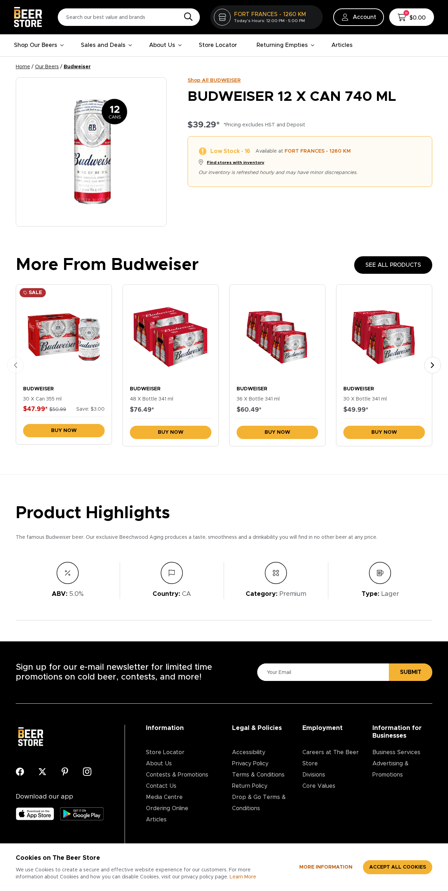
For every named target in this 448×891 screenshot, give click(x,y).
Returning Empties (282, 45)
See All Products (393, 265)
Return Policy (249, 786)
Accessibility (248, 752)
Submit (410, 672)
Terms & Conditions (258, 775)
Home (23, 66)
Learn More (243, 877)
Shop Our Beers (35, 45)
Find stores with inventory (235, 162)
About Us (162, 45)
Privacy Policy (250, 763)
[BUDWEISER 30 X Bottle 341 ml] (384, 333)
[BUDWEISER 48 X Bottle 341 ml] (170, 333)
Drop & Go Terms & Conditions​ (259, 802)
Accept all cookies (397, 867)
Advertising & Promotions (390, 769)
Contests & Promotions (177, 775)
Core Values (318, 786)
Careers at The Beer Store (330, 758)
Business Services (396, 752)
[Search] (186, 17)
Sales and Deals (103, 45)
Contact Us (161, 786)
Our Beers (47, 66)
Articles (341, 45)
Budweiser (77, 66)
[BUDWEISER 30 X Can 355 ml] (64, 333)
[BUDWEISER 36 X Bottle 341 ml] (277, 333)
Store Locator (218, 45)
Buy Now (64, 430)
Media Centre (164, 797)
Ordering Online (167, 808)
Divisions (313, 775)
